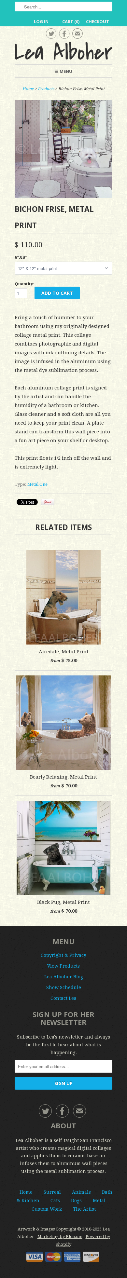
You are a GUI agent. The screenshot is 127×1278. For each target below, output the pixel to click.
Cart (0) (70, 21)
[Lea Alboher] (63, 51)
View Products (63, 966)
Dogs (76, 1200)
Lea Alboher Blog (63, 976)
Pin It (47, 502)
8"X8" (21, 257)
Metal (99, 1200)
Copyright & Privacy (63, 955)
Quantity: (25, 283)
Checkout (97, 21)
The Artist (84, 1209)
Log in (41, 21)
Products (46, 89)
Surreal (52, 1192)
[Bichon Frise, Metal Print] (63, 196)
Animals (81, 1192)
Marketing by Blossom (59, 1236)
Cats (55, 1200)
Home (26, 1192)
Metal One (37, 484)
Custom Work (47, 1209)
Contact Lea (63, 998)
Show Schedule (63, 987)
